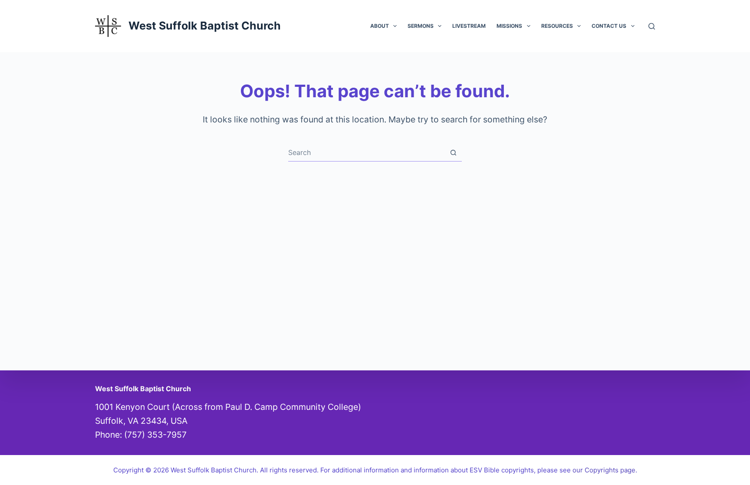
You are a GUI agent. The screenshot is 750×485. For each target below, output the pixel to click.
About (379, 26)
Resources (557, 26)
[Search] (651, 26)
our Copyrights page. (604, 470)
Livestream (469, 26)
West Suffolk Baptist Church (204, 25)
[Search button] (453, 152)
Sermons (421, 26)
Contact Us (609, 26)
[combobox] (366, 152)
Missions (509, 26)
